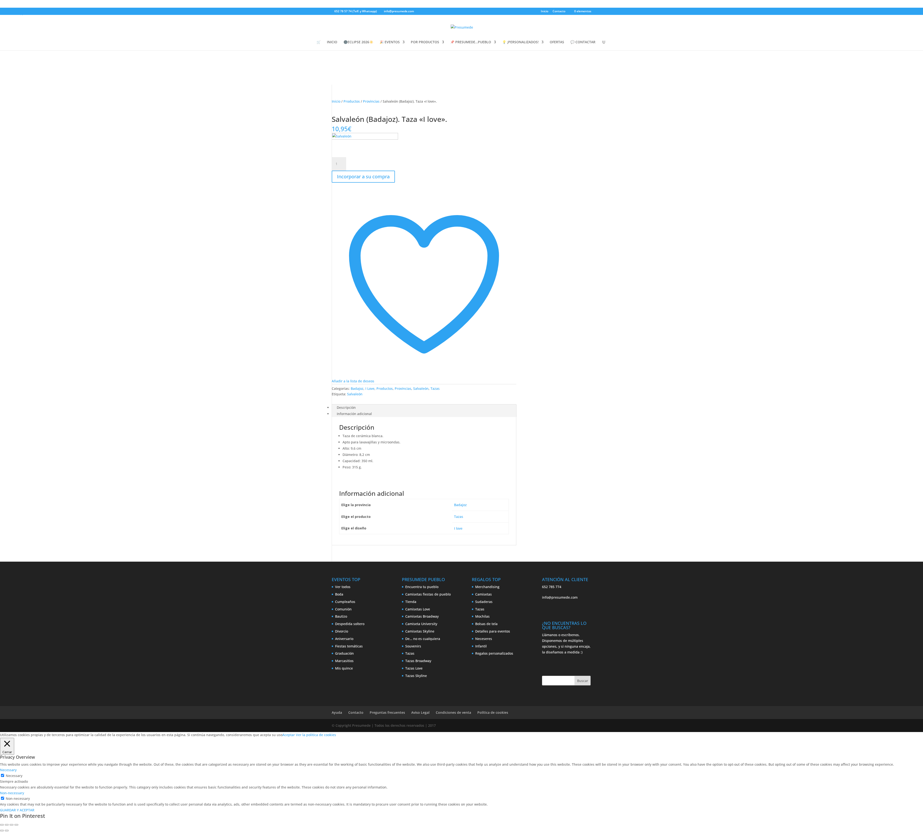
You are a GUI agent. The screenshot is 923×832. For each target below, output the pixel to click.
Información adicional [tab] (354, 413)
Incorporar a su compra (363, 176)
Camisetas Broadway (422, 616)
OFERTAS (557, 42)
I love (458, 528)
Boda (339, 594)
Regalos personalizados (494, 653)
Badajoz (357, 388)
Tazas (435, 388)
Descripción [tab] (346, 407)
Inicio (544, 11)
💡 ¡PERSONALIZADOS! (520, 42)
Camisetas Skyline (419, 631)
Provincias (371, 101)
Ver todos (342, 586)
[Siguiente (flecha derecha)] (7, 830)
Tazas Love (414, 668)
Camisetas (483, 594)
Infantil (481, 646)
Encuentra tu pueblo (421, 586)
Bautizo (341, 616)
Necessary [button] (8, 770)
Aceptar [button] (288, 735)
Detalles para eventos (492, 631)
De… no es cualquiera (422, 638)
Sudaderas (484, 601)
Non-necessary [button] (12, 793)
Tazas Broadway (418, 660)
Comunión (343, 609)
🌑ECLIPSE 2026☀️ (358, 42)
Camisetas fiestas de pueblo (428, 594)
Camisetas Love (417, 609)
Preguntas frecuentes (387, 712)
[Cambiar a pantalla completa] (7, 825)
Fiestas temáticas (349, 646)
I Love (369, 388)
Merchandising (487, 586)
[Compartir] (11, 825)
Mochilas (482, 616)
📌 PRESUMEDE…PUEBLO (470, 42)
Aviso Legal (420, 712)
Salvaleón (421, 388)
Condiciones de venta (453, 712)
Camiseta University (421, 623)
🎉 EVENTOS (390, 42)
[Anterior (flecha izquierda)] (2, 830)
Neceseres (483, 638)
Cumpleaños (345, 601)
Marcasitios (344, 660)
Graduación (344, 653)
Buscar (582, 680)
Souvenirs (413, 646)
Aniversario (344, 638)
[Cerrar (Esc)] (16, 825)
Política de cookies (492, 712)
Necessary (14, 775)
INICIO (332, 42)
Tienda (410, 601)
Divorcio (341, 631)
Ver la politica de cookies (316, 735)
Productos (351, 101)
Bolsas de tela (486, 623)
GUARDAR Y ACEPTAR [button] (17, 810)
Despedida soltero (349, 623)
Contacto (559, 11)
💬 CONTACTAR (582, 42)
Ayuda (337, 712)
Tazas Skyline (416, 675)
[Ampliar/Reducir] (2, 825)
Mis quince (344, 668)
